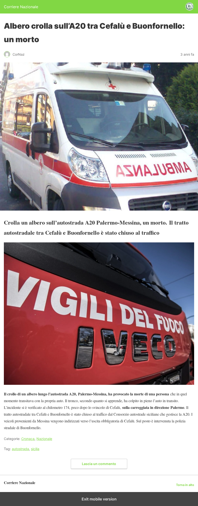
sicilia (35, 449)
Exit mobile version (99, 499)
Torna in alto (185, 485)
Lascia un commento (99, 464)
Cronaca (28, 439)
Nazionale (44, 439)
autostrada (20, 449)
